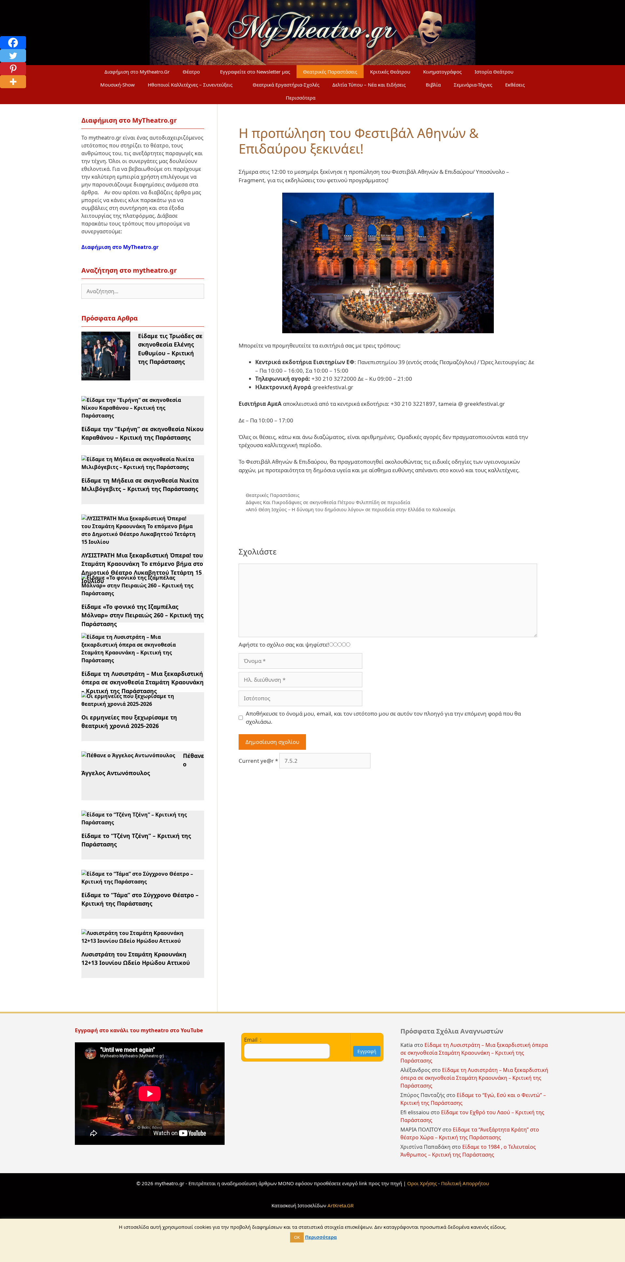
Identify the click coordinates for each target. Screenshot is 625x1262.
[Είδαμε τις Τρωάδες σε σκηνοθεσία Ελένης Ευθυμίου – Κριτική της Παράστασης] (105, 376)
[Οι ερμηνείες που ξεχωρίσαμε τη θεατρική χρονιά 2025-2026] (138, 703)
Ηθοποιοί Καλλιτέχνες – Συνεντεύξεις (190, 84)
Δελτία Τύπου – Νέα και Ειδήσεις (369, 84)
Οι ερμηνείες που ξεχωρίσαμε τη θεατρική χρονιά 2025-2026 (129, 721)
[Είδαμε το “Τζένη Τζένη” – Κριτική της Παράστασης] (138, 822)
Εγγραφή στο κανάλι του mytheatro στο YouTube (139, 1030)
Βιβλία (433, 84)
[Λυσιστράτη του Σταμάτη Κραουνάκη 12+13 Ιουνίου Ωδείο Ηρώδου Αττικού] (138, 940)
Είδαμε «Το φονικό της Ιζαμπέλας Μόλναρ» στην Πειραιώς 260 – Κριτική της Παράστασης (142, 615)
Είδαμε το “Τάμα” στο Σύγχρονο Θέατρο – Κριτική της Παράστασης (140, 899)
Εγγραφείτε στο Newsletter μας (255, 71)
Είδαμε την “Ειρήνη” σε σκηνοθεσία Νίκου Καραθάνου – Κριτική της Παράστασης (142, 433)
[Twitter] (13, 55)
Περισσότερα (300, 97)
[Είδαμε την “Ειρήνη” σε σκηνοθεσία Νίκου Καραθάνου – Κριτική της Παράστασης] (138, 415)
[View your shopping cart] (337, 97)
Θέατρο (191, 71)
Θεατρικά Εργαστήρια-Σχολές (286, 84)
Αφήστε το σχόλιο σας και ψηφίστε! (284, 644)
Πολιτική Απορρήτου (465, 1183)
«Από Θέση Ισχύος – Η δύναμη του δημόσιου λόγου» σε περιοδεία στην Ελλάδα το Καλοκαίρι (350, 509)
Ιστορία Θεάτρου (494, 71)
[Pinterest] (13, 68)
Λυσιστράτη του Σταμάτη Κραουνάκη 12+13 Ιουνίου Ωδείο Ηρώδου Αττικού (135, 958)
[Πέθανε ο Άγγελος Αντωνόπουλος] (128, 755)
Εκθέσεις (515, 84)
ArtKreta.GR (340, 1205)
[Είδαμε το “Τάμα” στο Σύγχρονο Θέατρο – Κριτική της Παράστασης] (138, 881)
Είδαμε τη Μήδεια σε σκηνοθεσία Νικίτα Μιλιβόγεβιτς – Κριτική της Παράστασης (140, 484)
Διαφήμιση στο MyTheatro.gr (120, 247)
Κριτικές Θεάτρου (390, 71)
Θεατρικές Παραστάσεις (330, 71)
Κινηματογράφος (442, 71)
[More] (13, 81)
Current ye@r (258, 760)
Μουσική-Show (117, 84)
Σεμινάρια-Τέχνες (473, 84)
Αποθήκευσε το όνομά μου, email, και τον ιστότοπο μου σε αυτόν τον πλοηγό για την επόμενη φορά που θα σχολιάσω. (383, 718)
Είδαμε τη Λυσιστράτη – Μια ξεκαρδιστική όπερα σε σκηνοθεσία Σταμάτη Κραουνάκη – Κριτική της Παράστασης (142, 682)
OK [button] (297, 1237)
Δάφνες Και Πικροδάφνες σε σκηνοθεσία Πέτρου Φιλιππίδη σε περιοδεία (328, 502)
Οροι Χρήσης (422, 1183)
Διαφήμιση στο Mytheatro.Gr (137, 71)
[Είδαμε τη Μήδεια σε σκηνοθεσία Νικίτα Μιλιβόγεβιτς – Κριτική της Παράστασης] (138, 467)
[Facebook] (13, 42)
